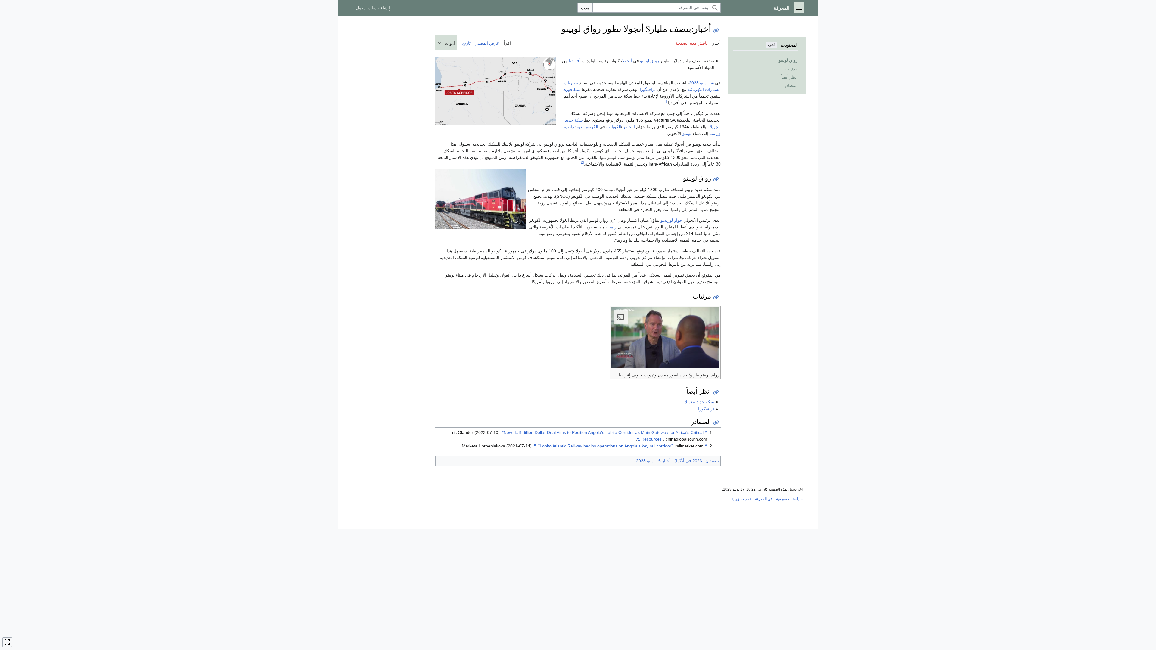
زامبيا (612, 226)
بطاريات (571, 82)
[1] (665, 101)
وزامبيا (715, 133)
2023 (694, 82)
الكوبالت (613, 126)
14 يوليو (707, 82)
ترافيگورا (648, 89)
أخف (771, 45)
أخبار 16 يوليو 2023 (653, 460)
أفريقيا (574, 60)
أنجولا (627, 60)
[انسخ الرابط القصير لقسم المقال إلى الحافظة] (716, 179)
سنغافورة (572, 89)
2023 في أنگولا (688, 460)
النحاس (628, 126)
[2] (582, 162)
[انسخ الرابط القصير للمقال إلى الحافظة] (716, 30)
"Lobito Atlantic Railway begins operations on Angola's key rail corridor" (605, 446)
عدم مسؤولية (741, 499)
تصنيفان (712, 460)
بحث (585, 7)
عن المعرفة (763, 499)
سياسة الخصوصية (789, 499)
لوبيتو (686, 133)
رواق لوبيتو (649, 60)
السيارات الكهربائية (704, 89)
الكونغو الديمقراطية (581, 126)
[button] (799, 7)
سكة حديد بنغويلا (699, 401)
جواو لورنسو (671, 220)
